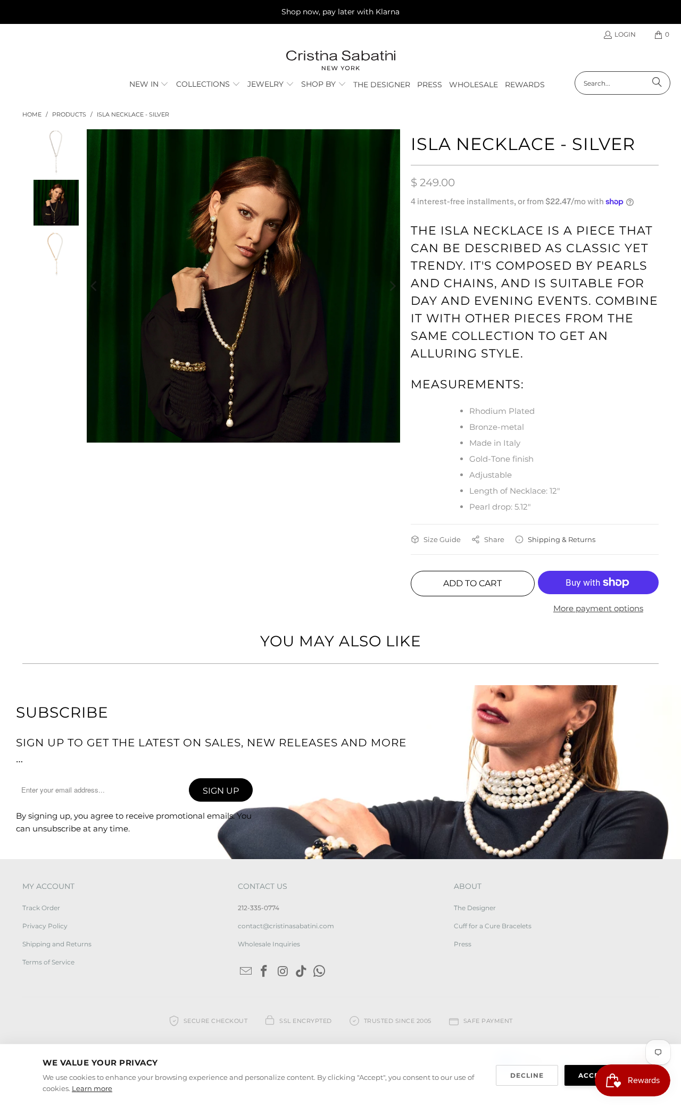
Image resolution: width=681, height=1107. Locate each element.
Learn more (92, 1088)
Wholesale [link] (473, 84)
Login (625, 34)
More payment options (598, 608)
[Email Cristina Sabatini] (246, 972)
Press (462, 944)
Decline (527, 1075)
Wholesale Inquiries (269, 944)
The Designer (475, 908)
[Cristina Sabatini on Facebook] (264, 972)
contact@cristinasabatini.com (286, 926)
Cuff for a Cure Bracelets (492, 926)
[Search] (657, 83)
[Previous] (94, 286)
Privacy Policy (45, 926)
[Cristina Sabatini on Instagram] (283, 972)
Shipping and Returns (57, 944)
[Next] (392, 286)
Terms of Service (48, 962)
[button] (149, 84)
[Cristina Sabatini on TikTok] (301, 972)
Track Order (41, 908)
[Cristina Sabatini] (340, 61)
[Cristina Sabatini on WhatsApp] (320, 972)
